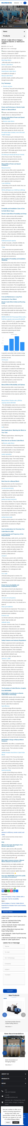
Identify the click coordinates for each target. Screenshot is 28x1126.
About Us (5, 1074)
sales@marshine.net (11, 1097)
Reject (8, 1122)
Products (5, 1079)
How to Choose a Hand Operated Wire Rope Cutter (14, 917)
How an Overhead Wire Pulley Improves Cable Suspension (11, 921)
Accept (16, 1122)
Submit (10, 991)
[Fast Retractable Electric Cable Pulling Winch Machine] (14, 1008)
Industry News (18, 26)
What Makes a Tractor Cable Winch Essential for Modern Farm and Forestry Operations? (14, 905)
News (10, 26)
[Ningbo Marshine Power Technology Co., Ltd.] (8, 3)
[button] (4, 1015)
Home (5, 26)
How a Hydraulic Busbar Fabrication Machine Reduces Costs (13, 926)
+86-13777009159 (10, 1092)
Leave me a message (9, 49)
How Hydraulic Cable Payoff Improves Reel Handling (14, 934)
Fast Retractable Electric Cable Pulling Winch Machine (12, 1022)
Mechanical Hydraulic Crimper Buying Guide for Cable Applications (14, 938)
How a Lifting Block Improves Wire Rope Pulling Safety (12, 930)
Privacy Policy (15, 1119)
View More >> (8, 1027)
